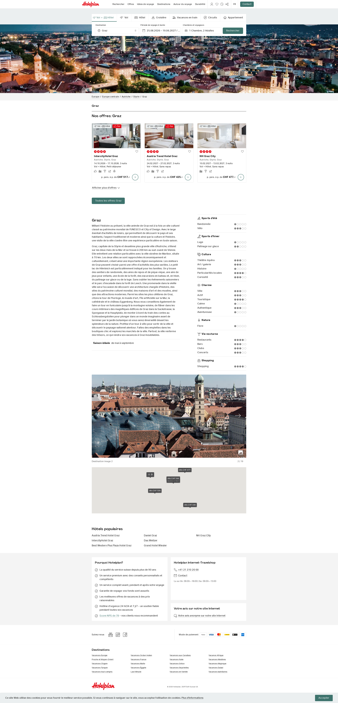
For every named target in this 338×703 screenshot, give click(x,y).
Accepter (323, 698)
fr (234, 4)
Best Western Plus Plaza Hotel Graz (111, 545)
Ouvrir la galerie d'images (241, 453)
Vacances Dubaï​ (216, 668)
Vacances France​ (138, 660)
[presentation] (104, 18)
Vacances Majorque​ (217, 664)
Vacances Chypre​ (100, 664)
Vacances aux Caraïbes (180, 655)
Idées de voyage (145, 4)
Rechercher (118, 4)
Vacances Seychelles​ (179, 668)
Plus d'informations (192, 698)
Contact (247, 4)
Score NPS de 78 (109, 616)
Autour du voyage (182, 4)
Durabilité (200, 4)
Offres (131, 4)
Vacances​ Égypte (138, 668)
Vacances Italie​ (177, 660)
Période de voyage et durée (152, 25)
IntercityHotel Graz (102, 540)
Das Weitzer (151, 540)
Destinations (163, 4)
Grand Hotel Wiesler (155, 545)
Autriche (126, 97)
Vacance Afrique (216, 655)
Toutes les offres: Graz (108, 201)
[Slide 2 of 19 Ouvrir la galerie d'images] (169, 416)
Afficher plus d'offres (104, 188)
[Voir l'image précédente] (100, 416)
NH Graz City (203, 535)
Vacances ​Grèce (177, 664)
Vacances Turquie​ (100, 668)
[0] (217, 4)
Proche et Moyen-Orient (102, 660)
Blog (118, 635)
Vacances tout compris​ (102, 672)
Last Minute (136, 672)
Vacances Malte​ (138, 664)
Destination (101, 25)
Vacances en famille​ (179, 672)
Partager (227, 4)
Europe (95, 97)
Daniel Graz (150, 535)
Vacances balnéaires (218, 672)
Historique (222, 4)
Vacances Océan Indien (141, 655)
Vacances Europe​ (99, 655)
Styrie (136, 97)
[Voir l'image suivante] (238, 416)
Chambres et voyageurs (193, 25)
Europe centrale (110, 97)
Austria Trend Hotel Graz (105, 535)
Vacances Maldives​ (217, 660)
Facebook (125, 635)
